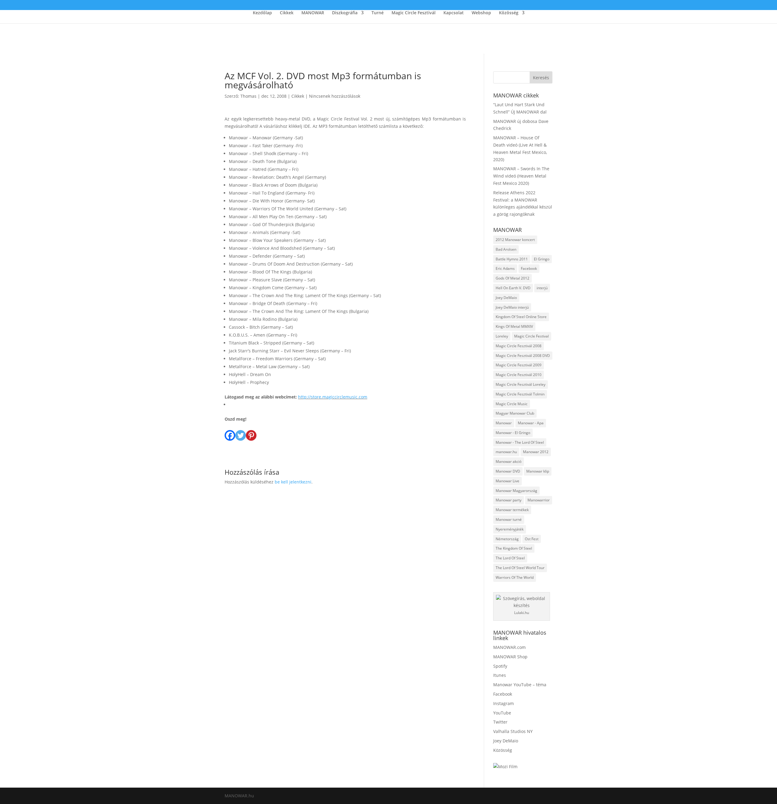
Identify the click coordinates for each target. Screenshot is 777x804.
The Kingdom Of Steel (514, 548)
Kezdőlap (262, 13)
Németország (507, 538)
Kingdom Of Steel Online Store (521, 316)
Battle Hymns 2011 (512, 259)
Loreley (502, 336)
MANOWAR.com (509, 647)
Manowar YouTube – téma (519, 684)
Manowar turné (509, 519)
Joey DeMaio (506, 297)
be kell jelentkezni (293, 482)
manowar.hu (506, 451)
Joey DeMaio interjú (512, 307)
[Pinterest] (251, 432)
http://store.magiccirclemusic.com (332, 397)
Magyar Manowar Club (515, 413)
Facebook (529, 268)
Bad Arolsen (506, 249)
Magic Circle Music (512, 403)
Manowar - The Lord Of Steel (520, 442)
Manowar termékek (512, 509)
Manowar (504, 423)
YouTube (502, 713)
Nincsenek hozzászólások (334, 96)
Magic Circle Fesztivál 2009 (518, 365)
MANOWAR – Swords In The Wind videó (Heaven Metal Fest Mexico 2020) (521, 176)
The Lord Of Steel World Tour (520, 567)
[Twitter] (240, 432)
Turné (378, 13)
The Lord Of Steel (510, 558)
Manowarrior (539, 500)
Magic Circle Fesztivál (414, 13)
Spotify (500, 666)
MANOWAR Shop (510, 657)
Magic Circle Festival (531, 336)
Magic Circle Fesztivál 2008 (518, 345)
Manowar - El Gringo (513, 432)
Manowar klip (537, 471)
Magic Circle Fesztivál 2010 (518, 374)
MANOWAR (312, 13)
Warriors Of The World (515, 577)
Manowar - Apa (531, 423)
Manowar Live (507, 480)
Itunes (499, 675)
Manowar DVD (508, 471)
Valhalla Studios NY (513, 731)
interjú (542, 287)
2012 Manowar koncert (515, 239)
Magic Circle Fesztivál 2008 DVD (523, 355)
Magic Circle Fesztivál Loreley (520, 384)
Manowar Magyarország (516, 490)
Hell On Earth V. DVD (513, 287)
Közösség (508, 13)
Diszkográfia (345, 13)
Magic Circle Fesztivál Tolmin (520, 394)
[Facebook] (230, 432)
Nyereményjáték (510, 529)
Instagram (503, 703)
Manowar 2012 (535, 451)
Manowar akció (508, 461)
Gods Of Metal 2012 (512, 278)
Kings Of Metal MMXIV (514, 326)
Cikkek (286, 13)
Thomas (248, 96)
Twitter (500, 722)
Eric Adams (505, 268)
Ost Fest (531, 538)
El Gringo (541, 259)
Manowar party (508, 500)
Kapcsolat (453, 13)
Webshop (481, 13)
